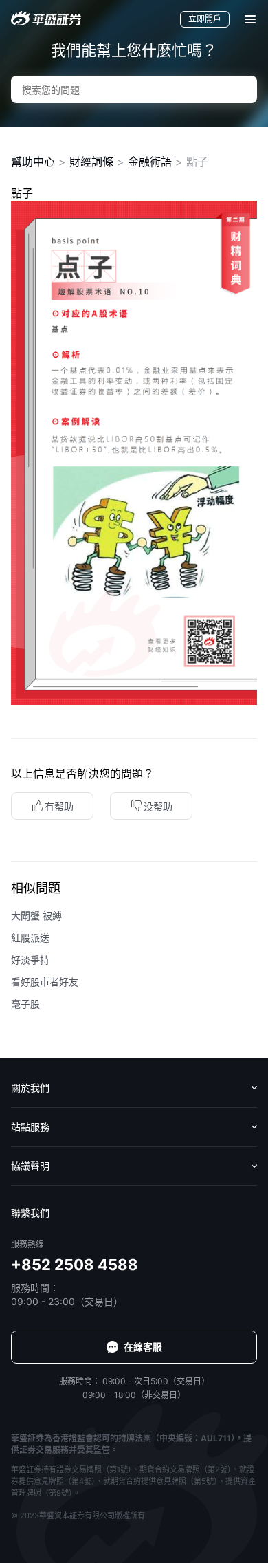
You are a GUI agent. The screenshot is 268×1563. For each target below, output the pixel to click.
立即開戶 (204, 19)
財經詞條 (91, 161)
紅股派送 (30, 937)
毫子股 (25, 1003)
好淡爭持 (30, 959)
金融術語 (150, 161)
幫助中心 (33, 161)
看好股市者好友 (44, 981)
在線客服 (143, 1347)
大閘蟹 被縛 (36, 915)
